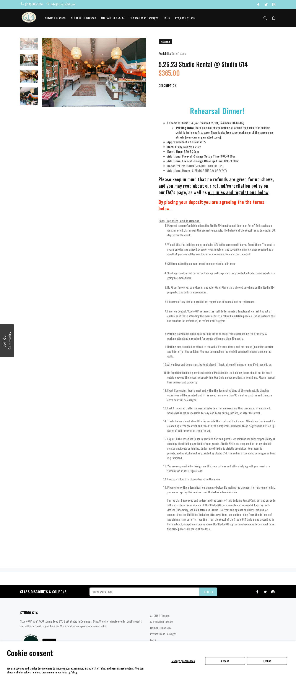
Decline (267, 660)
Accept (225, 660)
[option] (29, 46)
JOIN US (208, 592)
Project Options (185, 17)
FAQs (167, 17)
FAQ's (170, 192)
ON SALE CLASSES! (112, 17)
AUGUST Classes (55, 17)
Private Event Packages (144, 17)
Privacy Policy (69, 672)
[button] (7, 340)
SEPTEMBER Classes (83, 17)
